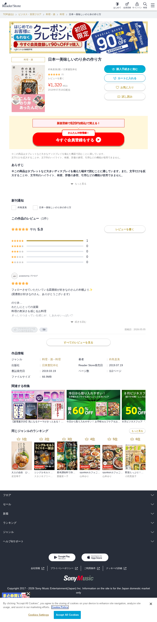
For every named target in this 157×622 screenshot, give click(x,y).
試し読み (127, 96)
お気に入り (127, 87)
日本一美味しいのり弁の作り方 (55, 207)
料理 (62, 14)
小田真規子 (131, 476)
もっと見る (80, 183)
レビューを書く (56, 78)
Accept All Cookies (67, 614)
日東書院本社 (70, 69)
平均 (33, 229)
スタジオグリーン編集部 (47, 476)
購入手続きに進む (127, 69)
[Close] (151, 604)
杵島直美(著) (54, 69)
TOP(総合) (8, 14)
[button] (116, 568)
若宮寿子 (16, 476)
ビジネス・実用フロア (29, 14)
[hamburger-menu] (152, 5)
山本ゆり (84, 476)
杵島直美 (22, 207)
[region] (78, 610)
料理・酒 (50, 14)
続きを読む (80, 321)
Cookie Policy (60, 607)
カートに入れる (127, 78)
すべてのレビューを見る (78, 342)
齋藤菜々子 (62, 476)
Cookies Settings (38, 614)
